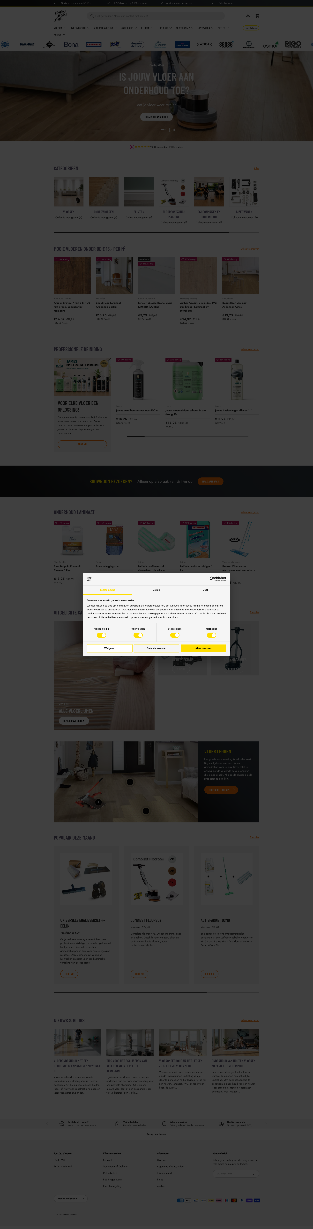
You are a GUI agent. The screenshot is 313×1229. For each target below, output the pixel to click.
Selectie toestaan (156, 648)
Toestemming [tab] (107, 589)
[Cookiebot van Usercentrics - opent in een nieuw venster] (212, 579)
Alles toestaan (203, 648)
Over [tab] (205, 589)
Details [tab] (157, 589)
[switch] (138, 635)
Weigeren (109, 648)
